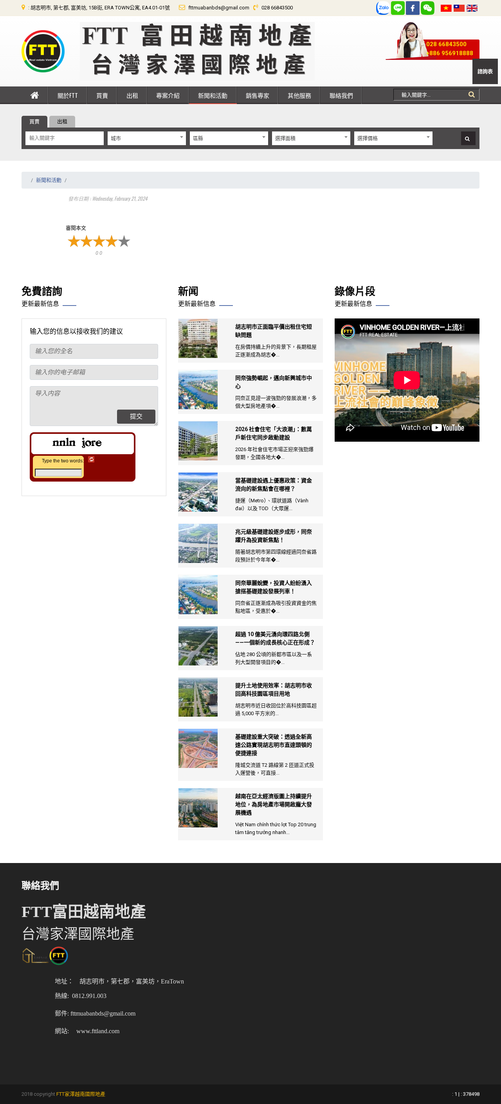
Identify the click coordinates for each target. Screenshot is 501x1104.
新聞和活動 (212, 95)
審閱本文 (76, 228)
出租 (132, 95)
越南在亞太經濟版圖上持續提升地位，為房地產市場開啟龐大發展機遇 (273, 804)
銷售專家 (257, 95)
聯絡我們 (341, 95)
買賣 (102, 95)
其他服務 (299, 95)
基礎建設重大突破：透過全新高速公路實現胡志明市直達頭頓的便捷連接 (273, 745)
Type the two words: (63, 461)
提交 (136, 416)
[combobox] (147, 138)
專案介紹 (168, 95)
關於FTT (68, 95)
